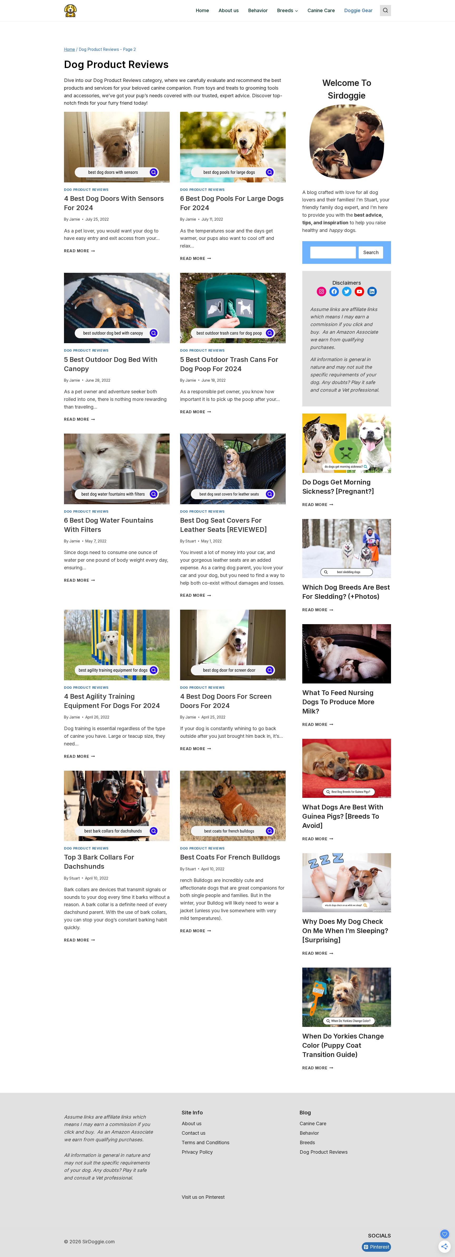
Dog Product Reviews (86, 190)
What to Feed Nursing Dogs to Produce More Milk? (338, 702)
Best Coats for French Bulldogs (230, 857)
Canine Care (321, 10)
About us (229, 10)
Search (370, 252)
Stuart (190, 541)
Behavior (258, 10)
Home (202, 10)
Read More (79, 251)
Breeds (307, 1142)
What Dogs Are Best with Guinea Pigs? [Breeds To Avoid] (342, 816)
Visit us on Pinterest (203, 1197)
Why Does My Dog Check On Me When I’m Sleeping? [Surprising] (345, 931)
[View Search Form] (385, 10)
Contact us (193, 1133)
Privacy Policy (197, 1152)
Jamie (74, 219)
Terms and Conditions (205, 1142)
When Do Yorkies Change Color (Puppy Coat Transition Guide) (343, 1045)
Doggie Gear (358, 10)
